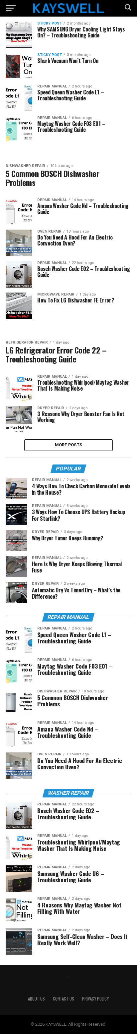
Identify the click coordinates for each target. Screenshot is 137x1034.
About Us (36, 999)
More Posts (68, 444)
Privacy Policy (95, 999)
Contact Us (63, 999)
